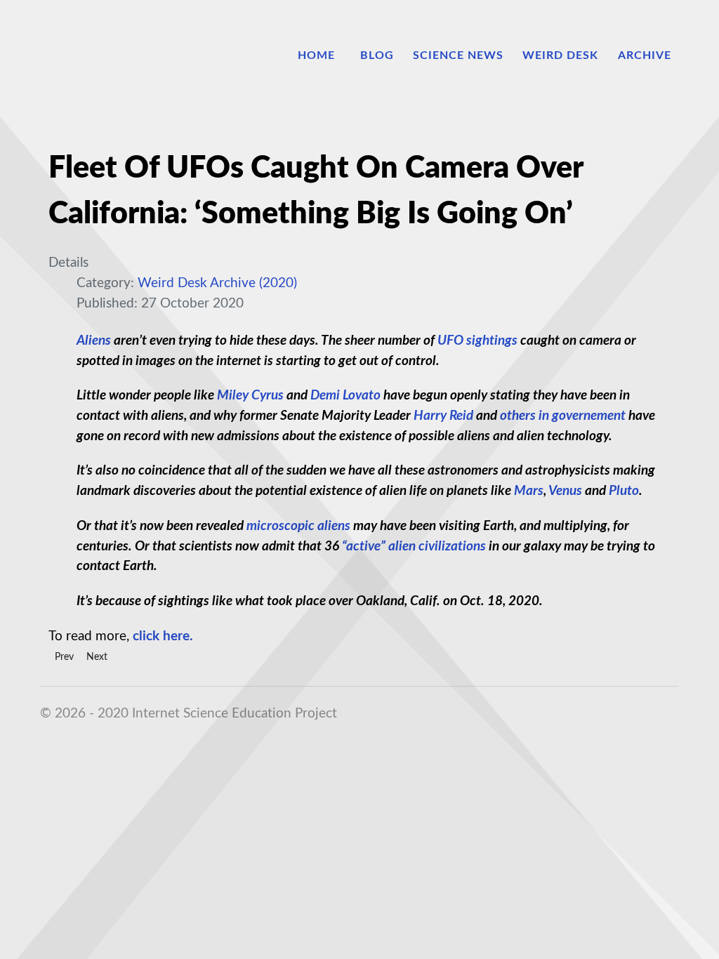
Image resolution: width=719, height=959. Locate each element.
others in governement (563, 416)
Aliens (94, 341)
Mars (528, 491)
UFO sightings (477, 341)
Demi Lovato (345, 395)
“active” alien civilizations (414, 546)
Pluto (624, 491)
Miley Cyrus (250, 395)
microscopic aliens (298, 526)
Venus (565, 491)
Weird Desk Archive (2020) (217, 283)
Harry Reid (443, 416)
